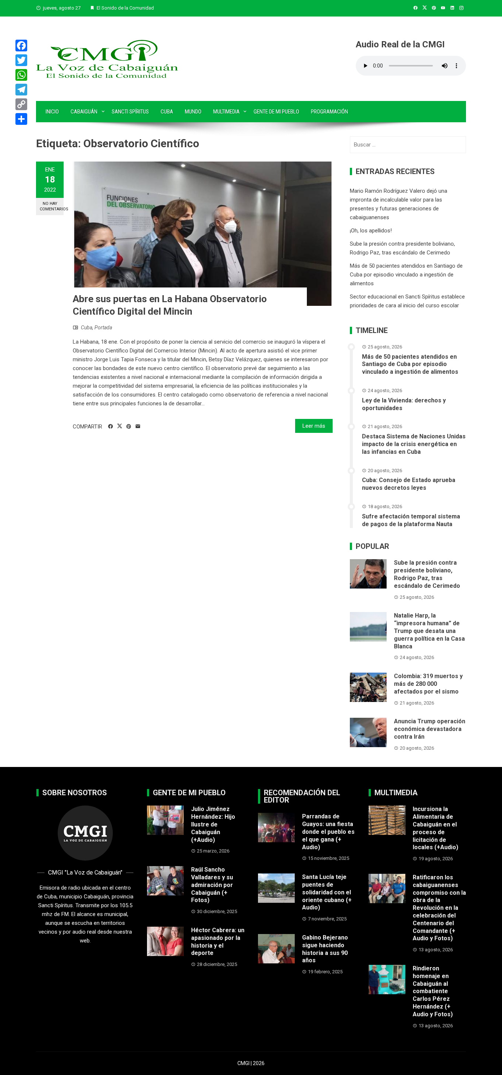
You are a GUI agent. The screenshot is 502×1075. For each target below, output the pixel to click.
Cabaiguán (84, 111)
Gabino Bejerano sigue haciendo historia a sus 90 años (325, 949)
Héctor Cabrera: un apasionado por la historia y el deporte (217, 941)
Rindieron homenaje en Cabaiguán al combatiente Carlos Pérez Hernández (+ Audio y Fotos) (433, 991)
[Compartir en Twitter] (119, 426)
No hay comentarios (52, 206)
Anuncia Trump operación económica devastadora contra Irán (429, 729)
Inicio (52, 111)
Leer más (313, 426)
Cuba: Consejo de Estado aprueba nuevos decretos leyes (408, 484)
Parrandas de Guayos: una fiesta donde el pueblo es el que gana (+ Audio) (328, 831)
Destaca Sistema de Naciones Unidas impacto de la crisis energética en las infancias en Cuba (414, 444)
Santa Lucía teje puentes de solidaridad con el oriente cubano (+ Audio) (327, 892)
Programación (329, 111)
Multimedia (226, 111)
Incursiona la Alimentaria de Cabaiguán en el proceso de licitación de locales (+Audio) (435, 828)
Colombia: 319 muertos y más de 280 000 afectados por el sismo (428, 684)
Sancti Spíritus (130, 111)
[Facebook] (21, 45)
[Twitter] (21, 60)
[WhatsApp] (21, 75)
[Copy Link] (21, 104)
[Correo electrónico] (138, 426)
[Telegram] (21, 89)
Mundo (193, 111)
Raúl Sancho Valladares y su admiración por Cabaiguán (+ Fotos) (212, 885)
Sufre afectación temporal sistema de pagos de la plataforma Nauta (411, 520)
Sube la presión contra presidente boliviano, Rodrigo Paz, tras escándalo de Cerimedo (427, 574)
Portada (103, 327)
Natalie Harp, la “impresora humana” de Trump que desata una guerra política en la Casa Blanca (429, 630)
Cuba (167, 111)
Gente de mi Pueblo (276, 111)
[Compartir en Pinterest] (128, 426)
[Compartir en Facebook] (110, 426)
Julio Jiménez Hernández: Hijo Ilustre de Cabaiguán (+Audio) (213, 824)
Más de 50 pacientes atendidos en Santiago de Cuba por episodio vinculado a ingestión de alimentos (406, 275)
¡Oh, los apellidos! (371, 230)
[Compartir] (21, 119)
